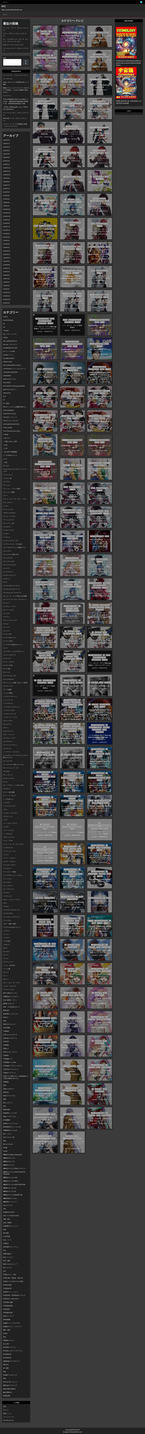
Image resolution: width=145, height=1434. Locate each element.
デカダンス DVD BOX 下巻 (72, 758)
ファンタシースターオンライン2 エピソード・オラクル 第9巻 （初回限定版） (72, 639)
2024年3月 (6, 240)
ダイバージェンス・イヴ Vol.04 (45, 832)
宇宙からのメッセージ (10, 1052)
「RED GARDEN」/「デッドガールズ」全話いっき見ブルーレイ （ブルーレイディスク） (100, 541)
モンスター (6, 951)
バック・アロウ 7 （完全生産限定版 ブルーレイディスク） (45, 62)
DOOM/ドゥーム (8, 355)
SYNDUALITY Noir (9, 414)
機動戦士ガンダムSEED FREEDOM (14, 1184)
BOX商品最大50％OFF (10, 348)
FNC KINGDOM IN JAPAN (12, 365)
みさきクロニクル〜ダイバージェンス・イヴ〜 (100, 825)
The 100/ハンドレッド (10, 417)
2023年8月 (6, 265)
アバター (6, 506)
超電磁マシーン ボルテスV (11, 1323)
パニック (6, 854)
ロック (5, 976)
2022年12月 (6, 292)
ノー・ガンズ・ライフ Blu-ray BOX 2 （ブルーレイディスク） (45, 327)
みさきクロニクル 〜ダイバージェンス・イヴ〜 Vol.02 (45, 857)
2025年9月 (6, 178)
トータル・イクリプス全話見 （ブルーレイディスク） (45, 928)
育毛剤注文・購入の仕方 (10, 1299)
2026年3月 (6, 157)
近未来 (5, 1333)
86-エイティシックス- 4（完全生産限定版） (99, 37)
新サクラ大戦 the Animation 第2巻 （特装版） (72, 397)
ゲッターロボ (7, 634)
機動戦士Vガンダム (9, 1158)
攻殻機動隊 (6, 1120)
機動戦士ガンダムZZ (9, 1191)
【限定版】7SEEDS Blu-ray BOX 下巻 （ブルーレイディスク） (99, 927)
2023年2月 (6, 286)
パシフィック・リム (9, 851)
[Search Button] (141, 2)
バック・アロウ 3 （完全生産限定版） (45, 999)
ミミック (6, 934)
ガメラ (5, 582)
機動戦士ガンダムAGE (10, 1177)
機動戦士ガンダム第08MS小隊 (12, 1195)
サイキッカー (7, 658)
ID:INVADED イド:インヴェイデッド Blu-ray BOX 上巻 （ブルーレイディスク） (72, 351)
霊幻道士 (6, 1364)
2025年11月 (6, 171)
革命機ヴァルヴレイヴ (10, 1375)
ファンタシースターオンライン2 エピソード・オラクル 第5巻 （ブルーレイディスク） (72, 254)
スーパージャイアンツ (10, 745)
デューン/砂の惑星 (9, 792)
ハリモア (6, 827)
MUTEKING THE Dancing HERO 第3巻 (72, 110)
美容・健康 (6, 1261)
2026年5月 (6, 150)
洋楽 (4, 1209)
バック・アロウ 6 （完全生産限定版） (100, 1095)
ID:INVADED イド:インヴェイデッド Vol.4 (99, 446)
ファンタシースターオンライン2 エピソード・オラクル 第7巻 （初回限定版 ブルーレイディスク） (72, 519)
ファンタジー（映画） (10, 872)
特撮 (4, 1229)
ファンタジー (7, 868)
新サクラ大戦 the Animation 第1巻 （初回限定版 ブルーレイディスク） (99, 398)
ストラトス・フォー (9, 738)
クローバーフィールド (10, 620)
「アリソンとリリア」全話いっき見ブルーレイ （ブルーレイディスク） (45, 446)
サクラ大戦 (6, 669)
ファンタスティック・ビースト (13, 875)
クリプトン (6, 617)
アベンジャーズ (8, 509)
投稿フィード (7, 1413)
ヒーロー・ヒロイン (9, 861)
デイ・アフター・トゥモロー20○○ (13, 785)
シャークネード (8, 703)
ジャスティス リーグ (9, 714)
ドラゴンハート (8, 816)
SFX (3, 6)
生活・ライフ (7, 1240)
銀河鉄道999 (7, 1358)
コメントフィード (8, 1417)
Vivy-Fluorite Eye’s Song (11, 431)
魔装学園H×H (7, 1392)
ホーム (5, 2)
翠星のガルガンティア (10, 1264)
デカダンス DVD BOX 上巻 (99, 686)
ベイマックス (7, 896)
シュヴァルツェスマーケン (11, 707)
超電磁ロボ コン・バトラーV (12, 1326)
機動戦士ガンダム (8, 1165)
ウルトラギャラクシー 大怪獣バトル (14, 547)
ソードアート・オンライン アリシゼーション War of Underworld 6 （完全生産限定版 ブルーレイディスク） (45, 641)
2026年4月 (6, 154)
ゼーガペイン (7, 748)
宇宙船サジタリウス (9, 1073)
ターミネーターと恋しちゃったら (13, 764)
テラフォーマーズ (8, 778)
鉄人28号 (6, 1344)
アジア (5, 495)
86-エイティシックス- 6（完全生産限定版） (45, 133)
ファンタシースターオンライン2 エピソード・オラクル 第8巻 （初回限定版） (99, 567)
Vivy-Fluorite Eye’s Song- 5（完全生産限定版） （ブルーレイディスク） (72, 62)
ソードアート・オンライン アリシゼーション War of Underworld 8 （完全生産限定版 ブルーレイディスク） (72, 737)
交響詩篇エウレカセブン (10, 996)
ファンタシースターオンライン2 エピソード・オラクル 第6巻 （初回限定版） (99, 278)
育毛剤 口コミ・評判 (9, 1274)
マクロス (6, 906)
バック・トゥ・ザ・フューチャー (13, 844)
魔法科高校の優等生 (9, 1389)
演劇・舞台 (6, 1219)
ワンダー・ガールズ (9, 986)
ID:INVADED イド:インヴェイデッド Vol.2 (45, 350)
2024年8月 (6, 223)
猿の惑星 (6, 1233)
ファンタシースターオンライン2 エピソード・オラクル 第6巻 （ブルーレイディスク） (99, 302)
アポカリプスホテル (9, 513)
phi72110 (40, 41)
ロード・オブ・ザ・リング (11, 983)
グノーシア (6, 627)
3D (4, 324)
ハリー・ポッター (8, 830)
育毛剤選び (6, 1309)
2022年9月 (6, 303)
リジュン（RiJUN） (9, 965)
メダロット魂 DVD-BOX (45, 229)
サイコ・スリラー (8, 662)
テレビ (5, 782)
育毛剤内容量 (7, 1285)
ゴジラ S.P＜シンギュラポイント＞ (14, 651)
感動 (4, 1099)
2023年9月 (6, 261)
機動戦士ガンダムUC (9, 1188)
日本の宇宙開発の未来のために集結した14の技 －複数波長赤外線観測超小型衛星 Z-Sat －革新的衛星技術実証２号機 (16, 101)
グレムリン (6, 631)
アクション (6, 485)
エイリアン (6, 568)
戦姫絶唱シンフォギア (10, 1113)
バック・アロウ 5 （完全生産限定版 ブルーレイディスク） (100, 1071)
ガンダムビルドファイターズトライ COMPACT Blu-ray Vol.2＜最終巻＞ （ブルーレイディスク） (72, 809)
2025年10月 (6, 175)
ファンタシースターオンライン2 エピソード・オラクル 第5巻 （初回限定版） (72, 230)
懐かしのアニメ (8, 1103)
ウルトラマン (7, 551)
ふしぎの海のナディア (10, 455)
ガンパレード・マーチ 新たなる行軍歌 (15, 596)
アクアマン (6, 482)
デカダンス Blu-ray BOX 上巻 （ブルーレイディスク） (72, 687)
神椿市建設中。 (8, 1254)
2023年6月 (6, 272)
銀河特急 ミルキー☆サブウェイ (13, 1351)
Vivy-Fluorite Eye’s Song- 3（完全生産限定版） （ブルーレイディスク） (45, 1095)
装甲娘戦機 (6, 1319)
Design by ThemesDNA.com (72, 1432)
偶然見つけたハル (8, 1003)
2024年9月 (6, 220)
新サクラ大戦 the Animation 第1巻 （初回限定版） (45, 397)
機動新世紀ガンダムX (10, 1198)
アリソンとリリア (8, 520)
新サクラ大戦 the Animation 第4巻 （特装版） (45, 517)
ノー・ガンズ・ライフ (10, 823)
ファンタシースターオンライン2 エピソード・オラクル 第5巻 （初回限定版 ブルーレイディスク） (45, 254)
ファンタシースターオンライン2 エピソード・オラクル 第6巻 (45, 302)
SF (4, 400)
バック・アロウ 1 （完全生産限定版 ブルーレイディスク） (100, 951)
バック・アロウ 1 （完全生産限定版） (72, 951)
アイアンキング (8, 475)
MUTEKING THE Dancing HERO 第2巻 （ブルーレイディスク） (45, 111)
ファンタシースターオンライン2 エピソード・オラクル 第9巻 (99, 639)
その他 (5, 445)
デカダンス (6, 789)
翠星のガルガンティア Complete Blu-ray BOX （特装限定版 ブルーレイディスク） (72, 928)
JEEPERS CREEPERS (10, 372)
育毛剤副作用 (7, 1288)
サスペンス (6, 672)
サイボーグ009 (8, 665)
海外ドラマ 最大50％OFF (11, 1216)
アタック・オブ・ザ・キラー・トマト (15, 499)
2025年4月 (6, 195)
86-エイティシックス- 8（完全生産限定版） (72, 181)
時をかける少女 (8, 1144)
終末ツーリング (8, 1257)
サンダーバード (8, 686)
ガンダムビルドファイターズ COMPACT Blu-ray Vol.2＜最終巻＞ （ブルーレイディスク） (99, 785)
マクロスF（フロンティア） (12, 910)
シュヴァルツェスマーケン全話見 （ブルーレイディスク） (45, 976)
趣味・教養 (6, 1330)
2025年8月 (6, 182)
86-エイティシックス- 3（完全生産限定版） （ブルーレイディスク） (72, 1144)
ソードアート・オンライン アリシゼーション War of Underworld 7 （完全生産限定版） (45, 712)
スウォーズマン (8, 721)
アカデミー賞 (7, 478)
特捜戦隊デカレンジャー (10, 1226)
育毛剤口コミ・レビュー (10, 1292)
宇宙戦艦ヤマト (8, 1059)
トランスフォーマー (9, 806)
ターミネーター (8, 79)
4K (4, 327)
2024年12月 (6, 209)
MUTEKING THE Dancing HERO (14, 386)
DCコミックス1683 (9, 351)
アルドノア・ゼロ (8, 523)
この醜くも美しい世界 (10, 441)
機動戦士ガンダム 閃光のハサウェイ (14, 1168)
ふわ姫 (5, 462)
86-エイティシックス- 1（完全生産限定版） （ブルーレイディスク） (72, 1047)
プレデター (6, 893)
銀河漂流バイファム (9, 1347)
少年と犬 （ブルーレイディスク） (13, 45)
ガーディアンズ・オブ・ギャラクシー (15, 599)
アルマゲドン (7, 527)
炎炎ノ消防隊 (7, 1223)
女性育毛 (6, 1041)
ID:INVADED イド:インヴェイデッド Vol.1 (99, 326)
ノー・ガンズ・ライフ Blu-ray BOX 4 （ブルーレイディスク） (99, 664)
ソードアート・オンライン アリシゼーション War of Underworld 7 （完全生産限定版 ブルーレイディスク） (72, 713)
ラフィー (6, 955)
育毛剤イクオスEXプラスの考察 (13, 1281)
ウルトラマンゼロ (8, 561)
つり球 (5, 448)
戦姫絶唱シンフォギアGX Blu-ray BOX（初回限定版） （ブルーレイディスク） (72, 616)
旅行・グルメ (7, 1134)
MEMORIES (7, 376)
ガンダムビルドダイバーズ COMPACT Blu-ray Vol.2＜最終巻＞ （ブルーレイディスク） (72, 881)
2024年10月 (7, 216)
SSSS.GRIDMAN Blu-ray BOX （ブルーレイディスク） (100, 880)
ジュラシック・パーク (10, 717)
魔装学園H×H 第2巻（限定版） (45, 206)
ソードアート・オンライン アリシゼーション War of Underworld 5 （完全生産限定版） (45, 565)
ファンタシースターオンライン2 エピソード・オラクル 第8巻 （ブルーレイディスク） (72, 592)
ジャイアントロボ (8, 710)
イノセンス (6, 537)
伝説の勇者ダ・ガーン (10, 1000)
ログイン (6, 1410)
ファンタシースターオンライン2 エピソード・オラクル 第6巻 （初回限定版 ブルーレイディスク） (72, 302)
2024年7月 (6, 227)
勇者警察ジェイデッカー (10, 1014)
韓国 (4, 1378)
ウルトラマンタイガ (9, 565)
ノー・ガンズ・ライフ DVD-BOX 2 (72, 326)
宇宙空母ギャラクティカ (10, 1069)
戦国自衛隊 (6, 1109)
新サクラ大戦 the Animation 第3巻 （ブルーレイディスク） (45, 495)
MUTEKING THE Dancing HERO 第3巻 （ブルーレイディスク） (99, 111)
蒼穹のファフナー (8, 1316)
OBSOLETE (7, 393)
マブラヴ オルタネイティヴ (11, 927)
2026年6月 (6, 147)
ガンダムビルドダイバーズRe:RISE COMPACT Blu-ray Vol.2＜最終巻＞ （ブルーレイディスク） (45, 785)
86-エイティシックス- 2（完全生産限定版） (72, 1070)
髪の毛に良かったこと (10, 1382)
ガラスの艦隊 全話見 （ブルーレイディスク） (99, 902)
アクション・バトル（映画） (12, 489)
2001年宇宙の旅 (8, 320)
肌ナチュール (7, 1268)
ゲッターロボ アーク (9, 637)
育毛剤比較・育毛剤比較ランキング (14, 1295)
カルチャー (6, 579)
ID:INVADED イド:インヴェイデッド (14, 369)
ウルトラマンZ (7, 558)
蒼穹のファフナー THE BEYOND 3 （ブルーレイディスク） (72, 903)
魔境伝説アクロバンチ (10, 1385)
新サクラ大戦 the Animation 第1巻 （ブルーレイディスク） (72, 422)
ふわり (5, 459)
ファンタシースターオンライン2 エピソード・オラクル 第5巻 (99, 230)
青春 (4, 1371)
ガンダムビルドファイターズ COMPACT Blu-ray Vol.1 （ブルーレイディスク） (72, 785)
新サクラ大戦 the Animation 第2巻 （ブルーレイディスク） (99, 422)
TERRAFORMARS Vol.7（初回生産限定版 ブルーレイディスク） (100, 374)
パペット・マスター (9, 858)
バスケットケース (8, 837)
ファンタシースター (9, 865)
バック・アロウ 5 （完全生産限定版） (100, 1047)
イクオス (6, 534)
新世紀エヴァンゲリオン (10, 1123)
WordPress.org (8, 1420)
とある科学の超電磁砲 (10, 452)
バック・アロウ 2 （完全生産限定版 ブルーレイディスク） (100, 975)
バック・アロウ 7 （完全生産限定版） (45, 38)
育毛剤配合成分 (8, 1313)
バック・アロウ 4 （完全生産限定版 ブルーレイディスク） (100, 1023)
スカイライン (7, 724)
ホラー (5, 903)
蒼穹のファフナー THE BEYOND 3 (45, 902)
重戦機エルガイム (8, 1340)
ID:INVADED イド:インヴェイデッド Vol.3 (72, 446)
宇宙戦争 (6, 1055)
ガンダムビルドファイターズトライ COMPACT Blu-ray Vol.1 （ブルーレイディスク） (45, 809)
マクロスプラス (8, 913)
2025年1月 (6, 206)
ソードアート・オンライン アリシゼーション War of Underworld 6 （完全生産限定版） (99, 616)
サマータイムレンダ (9, 676)
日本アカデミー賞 (8, 1137)
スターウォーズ (8, 731)
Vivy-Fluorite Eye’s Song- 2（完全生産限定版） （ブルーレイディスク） (45, 1047)
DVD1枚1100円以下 (9, 358)
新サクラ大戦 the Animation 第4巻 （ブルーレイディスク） (72, 543)
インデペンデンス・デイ (10, 541)
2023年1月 (6, 289)
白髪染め (6, 1243)
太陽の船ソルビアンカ (10, 1038)
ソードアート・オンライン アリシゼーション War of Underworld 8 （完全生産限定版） (45, 736)
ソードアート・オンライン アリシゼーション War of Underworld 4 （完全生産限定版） (99, 253)
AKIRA (5, 337)
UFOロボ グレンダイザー (11, 421)
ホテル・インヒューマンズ (11, 899)
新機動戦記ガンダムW (10, 1130)
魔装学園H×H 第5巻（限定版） (100, 182)
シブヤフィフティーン (10, 696)
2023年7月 (6, 268)
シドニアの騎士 (8, 693)
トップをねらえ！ (8, 799)
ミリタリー (6, 938)
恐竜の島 (6, 1092)
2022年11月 (6, 296)
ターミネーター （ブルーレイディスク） (15, 75)
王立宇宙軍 (6, 1236)
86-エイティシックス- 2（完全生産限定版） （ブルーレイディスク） (72, 1095)
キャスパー (6, 603)
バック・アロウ (8, 841)
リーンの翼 (6, 969)
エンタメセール (8, 572)
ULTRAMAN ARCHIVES (11, 424)
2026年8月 (6, 140)
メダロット (6, 944)
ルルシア (6, 972)
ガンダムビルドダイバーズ (11, 589)
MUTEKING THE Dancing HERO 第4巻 (99, 134)
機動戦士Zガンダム (9, 1161)
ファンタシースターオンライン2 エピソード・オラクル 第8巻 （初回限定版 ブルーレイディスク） (45, 591)
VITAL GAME (7, 428)
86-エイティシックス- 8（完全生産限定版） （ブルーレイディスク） (99, 206)
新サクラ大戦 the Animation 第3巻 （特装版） (72, 469)
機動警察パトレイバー (10, 1202)
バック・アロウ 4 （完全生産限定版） (100, 999)
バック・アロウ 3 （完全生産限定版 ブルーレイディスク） (72, 999)
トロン (5, 809)
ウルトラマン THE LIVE (11, 554)
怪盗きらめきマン (8, 1089)
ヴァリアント (7, 96)
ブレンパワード (8, 886)
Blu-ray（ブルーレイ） (10, 344)
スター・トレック (8, 734)
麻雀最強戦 (6, 1396)
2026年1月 (6, 164)
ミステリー (6, 931)
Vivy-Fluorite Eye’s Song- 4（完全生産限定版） (45, 1118)
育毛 (4, 1271)
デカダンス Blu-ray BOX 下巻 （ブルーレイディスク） (45, 759)
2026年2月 (6, 161)
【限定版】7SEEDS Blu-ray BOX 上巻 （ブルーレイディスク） (99, 807)
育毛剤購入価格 (8, 1302)
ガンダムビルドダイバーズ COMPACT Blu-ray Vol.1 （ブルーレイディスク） (45, 881)
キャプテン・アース (9, 606)
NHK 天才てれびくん (10, 389)
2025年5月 (6, 192)
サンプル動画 (7, 689)
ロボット (6, 979)
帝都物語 (6, 1082)
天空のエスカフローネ (10, 1035)
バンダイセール (8, 848)
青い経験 (6, 1368)
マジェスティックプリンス (11, 917)
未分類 (5, 1151)
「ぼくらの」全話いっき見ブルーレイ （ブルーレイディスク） (45, 182)
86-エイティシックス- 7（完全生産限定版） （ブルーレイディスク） (99, 158)
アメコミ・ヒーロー (9, 516)
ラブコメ (6, 958)
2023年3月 (6, 282)
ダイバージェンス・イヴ (10, 768)
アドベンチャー (8, 502)
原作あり (6, 1017)
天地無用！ (6, 1031)
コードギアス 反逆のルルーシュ (13, 644)
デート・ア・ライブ (9, 796)
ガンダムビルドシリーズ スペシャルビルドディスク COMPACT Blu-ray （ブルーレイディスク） (99, 856)
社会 (4, 1250)
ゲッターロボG (7, 641)
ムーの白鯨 (6, 941)
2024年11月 (6, 213)
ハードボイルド (8, 834)
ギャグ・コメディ (8, 610)
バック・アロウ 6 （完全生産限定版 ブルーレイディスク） (100, 1120)
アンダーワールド (8, 530)
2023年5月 (6, 275)
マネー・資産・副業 (9, 924)
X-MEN (5, 434)
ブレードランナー (8, 889)
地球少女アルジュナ (9, 1024)
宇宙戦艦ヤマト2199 (9, 1062)
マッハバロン (7, 920)
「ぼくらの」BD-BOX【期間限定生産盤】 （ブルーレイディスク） (72, 856)
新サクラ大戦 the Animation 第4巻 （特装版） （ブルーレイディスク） (45, 543)
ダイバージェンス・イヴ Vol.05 (72, 832)
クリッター (6, 613)
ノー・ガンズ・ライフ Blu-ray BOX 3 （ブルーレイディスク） (100, 592)
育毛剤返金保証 (8, 1306)
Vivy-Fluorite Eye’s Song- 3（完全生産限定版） (45, 1070)
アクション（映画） (9, 492)
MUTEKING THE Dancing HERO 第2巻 (99, 86)
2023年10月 (6, 258)
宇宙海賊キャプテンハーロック (13, 1066)
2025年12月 (6, 168)
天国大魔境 (6, 1028)
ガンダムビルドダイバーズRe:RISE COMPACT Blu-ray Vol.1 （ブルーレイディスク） (99, 761)
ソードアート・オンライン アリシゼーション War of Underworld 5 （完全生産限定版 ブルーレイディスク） (72, 567)
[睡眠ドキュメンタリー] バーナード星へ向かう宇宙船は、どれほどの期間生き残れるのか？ (16, 90)
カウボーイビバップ (9, 575)
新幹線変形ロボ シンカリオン (12, 1127)
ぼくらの (6, 466)
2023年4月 (6, 279)
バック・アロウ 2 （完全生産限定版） (72, 975)
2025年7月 (6, 185)
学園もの (6, 1048)
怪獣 (4, 1085)
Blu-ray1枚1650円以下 (10, 341)
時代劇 (5, 1148)
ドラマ (5, 820)
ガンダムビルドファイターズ (12, 592)
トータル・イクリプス (10, 813)
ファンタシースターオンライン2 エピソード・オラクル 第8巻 (72, 206)
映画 (4, 1141)
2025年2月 (6, 202)
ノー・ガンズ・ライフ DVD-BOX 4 (45, 687)
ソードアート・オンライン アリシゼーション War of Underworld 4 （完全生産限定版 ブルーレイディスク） (45, 278)
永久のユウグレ (8, 1205)
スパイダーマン (8, 741)
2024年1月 (6, 247)
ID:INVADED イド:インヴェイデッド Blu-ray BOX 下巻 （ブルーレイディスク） (45, 472)
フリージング (7, 879)
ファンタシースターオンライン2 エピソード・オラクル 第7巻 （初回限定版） (72, 494)
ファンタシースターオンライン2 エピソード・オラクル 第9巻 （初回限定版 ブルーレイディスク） (45, 664)
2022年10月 (6, 299)
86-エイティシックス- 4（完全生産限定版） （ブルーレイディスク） (99, 62)
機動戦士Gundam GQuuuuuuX (12, 1155)
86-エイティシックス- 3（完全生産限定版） (72, 1118)
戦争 (4, 1106)
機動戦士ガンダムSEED (10, 1181)
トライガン (6, 802)
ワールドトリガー (8, 989)
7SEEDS (6, 330)
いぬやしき (6, 438)
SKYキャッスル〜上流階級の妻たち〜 (15, 407)
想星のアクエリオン (9, 1096)
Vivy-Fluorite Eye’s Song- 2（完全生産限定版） (45, 1022)
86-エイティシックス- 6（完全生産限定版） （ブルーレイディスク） (72, 134)
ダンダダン (6, 771)
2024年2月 (6, 244)
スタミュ (6, 728)
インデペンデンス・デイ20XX (12, 544)
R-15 (4, 396)
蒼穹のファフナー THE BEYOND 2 (45, 373)
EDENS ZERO (7, 362)
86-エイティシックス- (10, 334)
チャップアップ (8, 775)
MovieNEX (7, 382)
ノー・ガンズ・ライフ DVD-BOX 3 (45, 615)
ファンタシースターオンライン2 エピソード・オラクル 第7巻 (99, 495)
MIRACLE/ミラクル (9, 379)
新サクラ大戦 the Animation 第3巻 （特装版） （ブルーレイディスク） (99, 470)
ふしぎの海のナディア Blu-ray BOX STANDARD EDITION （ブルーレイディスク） (99, 737)
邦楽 (4, 1337)
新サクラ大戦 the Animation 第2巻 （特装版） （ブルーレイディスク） (45, 422)
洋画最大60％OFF (8, 1212)
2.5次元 (5, 317)
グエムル (6, 624)
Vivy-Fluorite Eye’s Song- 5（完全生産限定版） (72, 37)
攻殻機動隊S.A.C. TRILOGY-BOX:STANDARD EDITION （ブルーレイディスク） (72, 278)
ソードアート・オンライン (11, 752)
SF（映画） (6, 403)
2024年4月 (6, 237)
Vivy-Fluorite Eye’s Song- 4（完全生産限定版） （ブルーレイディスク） (45, 1144)
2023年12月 (6, 251)
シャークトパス (8, 700)
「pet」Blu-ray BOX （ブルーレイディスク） (99, 350)
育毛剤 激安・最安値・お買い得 (13, 1278)
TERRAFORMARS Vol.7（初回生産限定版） (100, 711)
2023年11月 (6, 254)
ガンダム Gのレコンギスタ (11, 586)
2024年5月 (6, 234)
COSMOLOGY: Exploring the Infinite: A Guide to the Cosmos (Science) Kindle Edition (128, 63)
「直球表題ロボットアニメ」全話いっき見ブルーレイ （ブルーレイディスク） (45, 951)
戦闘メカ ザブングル (9, 1116)
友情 (4, 1021)
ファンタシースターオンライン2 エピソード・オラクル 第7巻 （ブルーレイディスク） (99, 519)
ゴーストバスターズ (9, 655)
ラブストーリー (8, 962)
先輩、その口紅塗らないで (11, 1007)
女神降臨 (6, 1045)
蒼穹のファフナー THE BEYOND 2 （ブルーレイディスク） (72, 374)
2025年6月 (6, 188)
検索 (4, 58)
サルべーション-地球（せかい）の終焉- (15, 683)
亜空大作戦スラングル (10, 993)
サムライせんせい (8, 679)
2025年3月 (6, 199)
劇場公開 (6, 1010)
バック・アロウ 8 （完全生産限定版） (45, 86)
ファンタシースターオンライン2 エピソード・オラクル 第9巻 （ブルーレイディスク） (72, 664)
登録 (4, 1406)
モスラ (5, 948)
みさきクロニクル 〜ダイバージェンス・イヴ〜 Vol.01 (99, 833)
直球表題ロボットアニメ (10, 1247)
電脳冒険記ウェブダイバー (11, 1361)
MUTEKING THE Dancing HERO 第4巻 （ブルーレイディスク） (45, 159)
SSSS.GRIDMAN (8, 410)
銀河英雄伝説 (7, 1354)
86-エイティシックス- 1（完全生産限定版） (72, 1022)
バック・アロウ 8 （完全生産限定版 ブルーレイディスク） (72, 86)
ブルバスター (7, 882)
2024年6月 (6, 230)
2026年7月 (6, 143)
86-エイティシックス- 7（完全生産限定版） (72, 157)
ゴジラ (5, 648)
